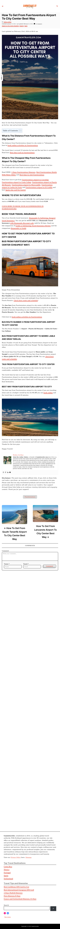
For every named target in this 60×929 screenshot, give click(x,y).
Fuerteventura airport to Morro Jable (26, 185)
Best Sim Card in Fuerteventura (22, 152)
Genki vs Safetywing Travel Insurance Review (33, 226)
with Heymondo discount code (22, 223)
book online (48, 392)
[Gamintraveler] (29, 6)
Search (6, 905)
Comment (5, 551)
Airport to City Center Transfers (10, 25)
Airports (21, 25)
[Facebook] (5, 472)
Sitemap (28, 857)
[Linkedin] (8, 472)
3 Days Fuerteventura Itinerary (23, 172)
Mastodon (8, 917)
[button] (1, 77)
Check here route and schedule (26, 300)
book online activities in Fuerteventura (23, 145)
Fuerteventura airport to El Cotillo (39, 187)
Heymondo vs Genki (18, 228)
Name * (6, 564)
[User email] (10, 472)
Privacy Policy (16, 857)
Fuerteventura (30, 497)
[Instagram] (3, 472)
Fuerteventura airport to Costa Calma (16, 182)
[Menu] (2, 6)
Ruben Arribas (7, 22)
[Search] (53, 908)
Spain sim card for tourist (15, 190)
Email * (26, 564)
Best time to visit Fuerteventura (32, 175)
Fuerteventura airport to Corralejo (35, 179)
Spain (25, 25)
